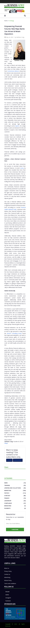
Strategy (11, 20)
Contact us (7, 574)
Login (9, 460)
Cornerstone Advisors (13, 71)
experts (17, 126)
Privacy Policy (8, 571)
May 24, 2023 (9, 37)
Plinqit (6, 443)
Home (6, 20)
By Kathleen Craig (19, 37)
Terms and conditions (10, 583)
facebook (8, 601)
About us (6, 568)
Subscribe (17, 460)
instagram (8, 598)
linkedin (8, 591)
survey (22, 168)
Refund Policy (8, 580)
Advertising (7, 577)
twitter (7, 594)
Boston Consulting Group (14, 333)
